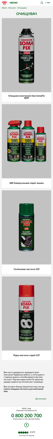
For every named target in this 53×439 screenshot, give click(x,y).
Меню (14, 3)
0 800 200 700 (26, 415)
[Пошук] (42, 3)
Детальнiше (40, 399)
